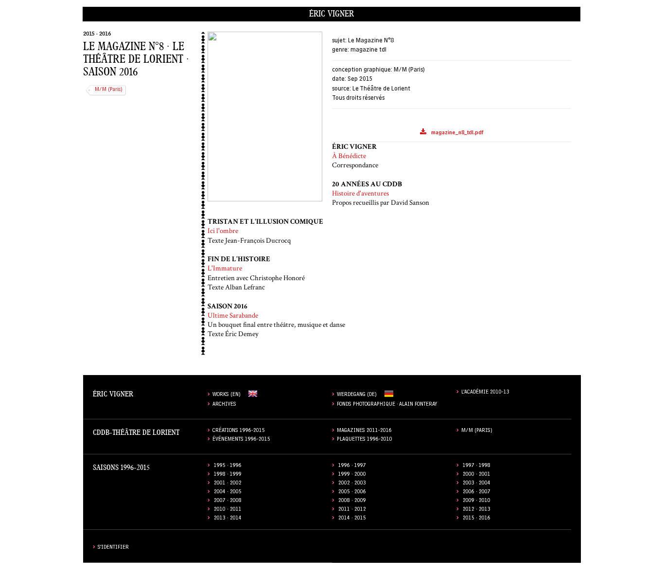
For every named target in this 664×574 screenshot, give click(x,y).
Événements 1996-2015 (241, 440)
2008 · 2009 (352, 501)
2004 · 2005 (228, 492)
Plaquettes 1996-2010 (364, 440)
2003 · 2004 (476, 483)
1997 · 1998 (476, 466)
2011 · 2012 (352, 510)
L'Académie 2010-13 (485, 392)
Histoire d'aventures (360, 193)
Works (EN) (226, 395)
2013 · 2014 (228, 518)
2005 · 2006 (352, 492)
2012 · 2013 (476, 510)
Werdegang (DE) (357, 395)
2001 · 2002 (228, 483)
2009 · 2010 (476, 501)
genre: (340, 50)
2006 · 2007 (476, 492)
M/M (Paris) (108, 90)
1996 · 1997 (352, 466)
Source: (341, 89)
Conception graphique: (362, 70)
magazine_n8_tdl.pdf (457, 133)
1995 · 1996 (228, 466)
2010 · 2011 (228, 510)
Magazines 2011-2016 (364, 431)
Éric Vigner (331, 13)
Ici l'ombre (223, 230)
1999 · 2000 (352, 475)
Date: (339, 79)
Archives (224, 405)
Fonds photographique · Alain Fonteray (387, 405)
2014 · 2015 (352, 518)
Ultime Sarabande (233, 315)
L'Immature (225, 268)
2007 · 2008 (228, 501)
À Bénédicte (349, 156)
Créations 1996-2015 (238, 431)
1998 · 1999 (228, 475)
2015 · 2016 (97, 34)
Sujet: (339, 41)
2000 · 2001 (476, 475)
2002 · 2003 (352, 483)
